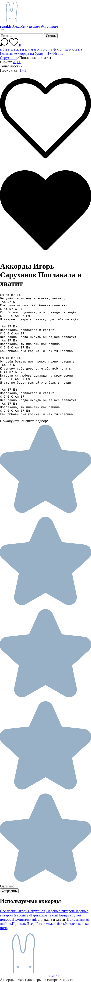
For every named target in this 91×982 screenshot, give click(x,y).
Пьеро (31, 924)
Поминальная (24, 919)
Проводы (19, 924)
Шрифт (6, 62)
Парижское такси (43, 915)
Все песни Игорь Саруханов (22, 911)
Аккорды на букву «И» (33, 53)
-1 (14, 62)
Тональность (10, 66)
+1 (19, 62)
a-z (80, 49)
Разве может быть (50, 924)
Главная (6, 53)
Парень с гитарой (60, 911)
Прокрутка (8, 70)
